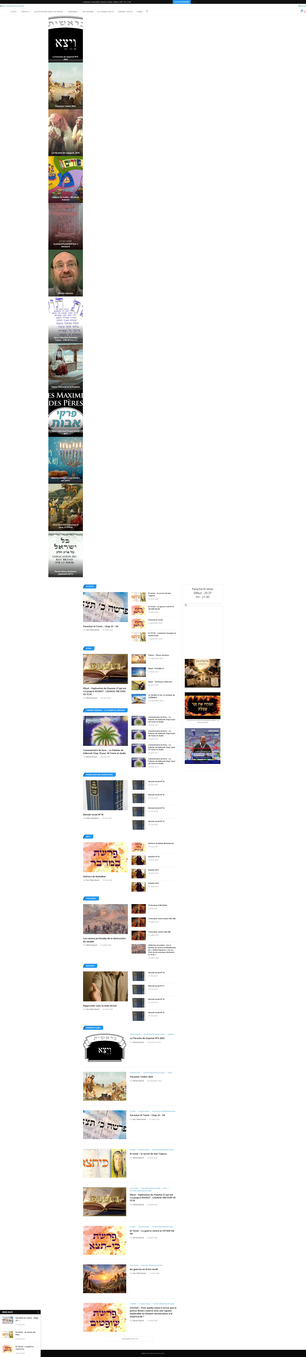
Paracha (25, 11)
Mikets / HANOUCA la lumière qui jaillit (30, 479)
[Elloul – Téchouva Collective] (138, 685)
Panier (139, 11)
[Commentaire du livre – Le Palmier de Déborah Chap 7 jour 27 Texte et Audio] (138, 748)
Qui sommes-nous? (105, 11)
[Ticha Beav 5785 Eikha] (138, 909)
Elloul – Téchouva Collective (160, 682)
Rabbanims (72, 11)
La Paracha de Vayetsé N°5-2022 (30, 58)
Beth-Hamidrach (92, 818)
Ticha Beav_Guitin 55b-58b (159, 932)
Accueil (3, 11)
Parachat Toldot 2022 (206, 2)
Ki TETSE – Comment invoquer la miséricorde (162, 634)
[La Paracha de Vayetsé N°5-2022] (30, 39)
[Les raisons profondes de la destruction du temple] (105, 919)
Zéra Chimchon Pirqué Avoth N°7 (30, 432)
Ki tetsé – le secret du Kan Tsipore (159, 594)
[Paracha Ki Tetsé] (138, 623)
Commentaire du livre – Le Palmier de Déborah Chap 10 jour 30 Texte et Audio (104, 752)
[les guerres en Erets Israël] (104, 1278)
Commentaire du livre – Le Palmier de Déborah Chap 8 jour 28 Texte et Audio (161, 733)
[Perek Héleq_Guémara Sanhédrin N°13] (30, 553)
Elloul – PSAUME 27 (156, 668)
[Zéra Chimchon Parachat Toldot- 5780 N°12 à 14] (30, 319)
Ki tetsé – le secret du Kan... (25, 1333)
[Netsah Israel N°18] (105, 795)
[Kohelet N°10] (138, 860)
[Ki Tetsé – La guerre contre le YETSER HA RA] (138, 610)
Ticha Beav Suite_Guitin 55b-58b (162, 918)
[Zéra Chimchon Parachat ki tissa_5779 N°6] (30, 507)
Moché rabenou (30, 293)
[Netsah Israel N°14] (138, 811)
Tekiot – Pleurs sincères (158, 655)
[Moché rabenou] (30, 273)
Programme (87, 11)
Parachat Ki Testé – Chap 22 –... (27, 1319)
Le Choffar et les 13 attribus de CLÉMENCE (161, 696)
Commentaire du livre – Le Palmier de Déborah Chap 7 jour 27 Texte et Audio (161, 747)
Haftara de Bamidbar (94, 876)
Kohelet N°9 (153, 870)
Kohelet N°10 (153, 856)
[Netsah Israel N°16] (138, 785)
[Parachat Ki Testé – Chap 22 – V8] (105, 607)
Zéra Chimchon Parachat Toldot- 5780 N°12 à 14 (30, 338)
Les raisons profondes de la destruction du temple (104, 940)
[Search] (305, 11)
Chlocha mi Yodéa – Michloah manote (31, 198)
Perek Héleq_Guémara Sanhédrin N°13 (30, 572)
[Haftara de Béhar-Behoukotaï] (138, 847)
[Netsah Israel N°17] (138, 989)
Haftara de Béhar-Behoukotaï (161, 843)
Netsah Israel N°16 (156, 781)
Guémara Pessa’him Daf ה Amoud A (30, 245)
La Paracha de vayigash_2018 (30, 153)
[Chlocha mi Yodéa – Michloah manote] (30, 179)
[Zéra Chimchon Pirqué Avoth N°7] (30, 413)
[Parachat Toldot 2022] (30, 86)
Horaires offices (125, 11)
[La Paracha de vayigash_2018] (30, 132)
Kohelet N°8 (153, 883)
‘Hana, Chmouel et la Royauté (30, 387)
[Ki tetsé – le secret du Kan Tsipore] (138, 597)
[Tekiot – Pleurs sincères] (138, 659)
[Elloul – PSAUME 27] (138, 672)
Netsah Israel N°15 (156, 795)
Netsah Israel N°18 (93, 814)
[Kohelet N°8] (138, 887)
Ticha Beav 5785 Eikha (157, 905)
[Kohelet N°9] (138, 873)
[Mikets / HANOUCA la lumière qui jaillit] (30, 460)
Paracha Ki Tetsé (155, 620)
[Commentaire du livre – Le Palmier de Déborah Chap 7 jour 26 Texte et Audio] (138, 762)
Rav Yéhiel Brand (92, 630)
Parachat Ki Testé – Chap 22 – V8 (100, 626)
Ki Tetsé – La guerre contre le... (24, 1347)
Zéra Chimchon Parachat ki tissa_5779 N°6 (31, 526)
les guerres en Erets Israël (144, 1269)
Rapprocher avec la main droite (100, 1005)
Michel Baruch (91, 698)
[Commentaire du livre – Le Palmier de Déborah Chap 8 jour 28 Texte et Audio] (138, 734)
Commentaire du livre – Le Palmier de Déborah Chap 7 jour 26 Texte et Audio (161, 761)
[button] (193, 2)
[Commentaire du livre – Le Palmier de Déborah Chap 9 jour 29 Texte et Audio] (138, 721)
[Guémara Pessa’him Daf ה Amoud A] (30, 226)
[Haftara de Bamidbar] (105, 857)
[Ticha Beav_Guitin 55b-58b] (138, 935)
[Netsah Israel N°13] (138, 825)
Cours (13, 11)
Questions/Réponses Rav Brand (48, 11)
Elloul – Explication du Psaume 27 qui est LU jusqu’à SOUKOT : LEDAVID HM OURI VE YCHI (104, 691)
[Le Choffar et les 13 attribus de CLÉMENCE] (138, 698)
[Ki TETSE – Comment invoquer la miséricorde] (138, 637)
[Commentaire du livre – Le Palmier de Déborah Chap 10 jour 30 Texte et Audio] (105, 731)
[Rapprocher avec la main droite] (105, 986)
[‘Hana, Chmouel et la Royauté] (30, 366)
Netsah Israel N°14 (156, 808)
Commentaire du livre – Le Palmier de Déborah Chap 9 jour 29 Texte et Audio (161, 719)
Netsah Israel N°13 (156, 821)
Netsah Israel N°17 (156, 986)
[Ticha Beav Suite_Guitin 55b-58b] (138, 922)
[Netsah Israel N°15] (138, 798)
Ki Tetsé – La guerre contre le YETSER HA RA (161, 607)
